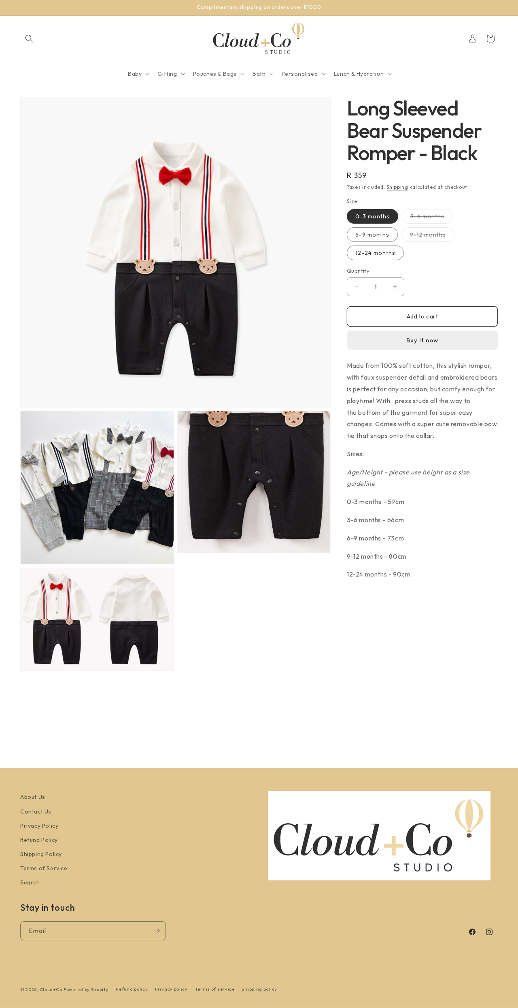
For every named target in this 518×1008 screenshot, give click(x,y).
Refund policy (132, 989)
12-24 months (375, 252)
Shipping (397, 187)
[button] (29, 38)
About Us (32, 797)
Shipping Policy (41, 854)
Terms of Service (44, 868)
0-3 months (372, 216)
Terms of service (215, 989)
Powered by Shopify (86, 989)
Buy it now (422, 340)
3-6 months (431, 218)
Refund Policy (39, 840)
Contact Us (35, 811)
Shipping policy (259, 989)
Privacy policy (171, 989)
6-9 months (372, 234)
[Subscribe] (157, 930)
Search (30, 882)
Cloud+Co (51, 989)
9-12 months (432, 236)
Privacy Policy (39, 825)
